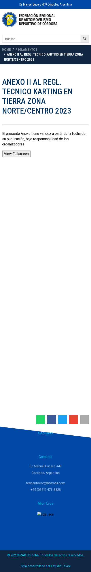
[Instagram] (45, 444)
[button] (40, 419)
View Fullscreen (16, 154)
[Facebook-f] (56, 444)
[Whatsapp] (35, 444)
